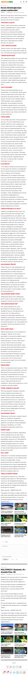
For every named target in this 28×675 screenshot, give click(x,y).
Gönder (5, 559)
